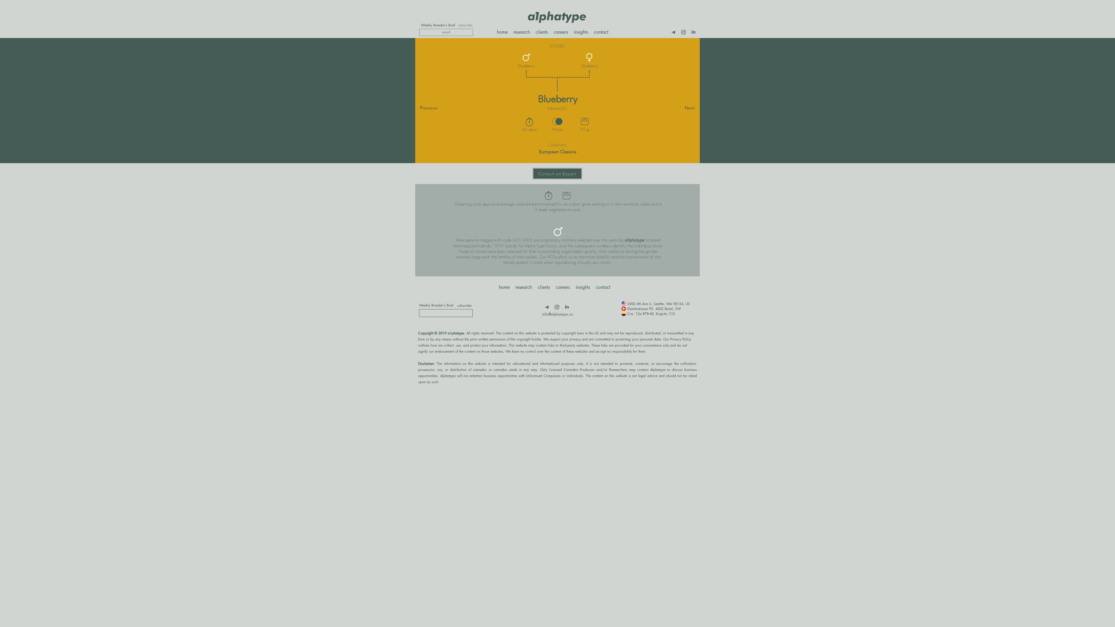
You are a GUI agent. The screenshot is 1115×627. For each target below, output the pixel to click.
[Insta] (683, 32)
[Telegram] (673, 32)
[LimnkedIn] (693, 32)
